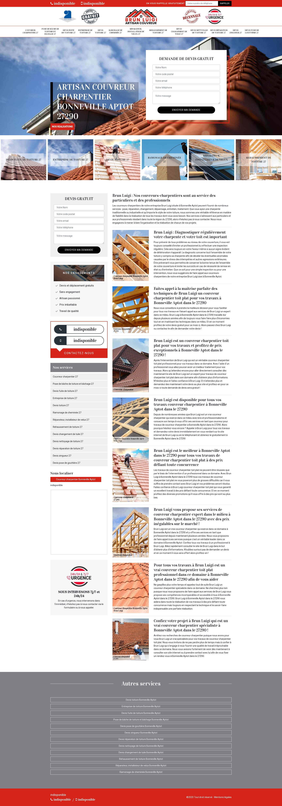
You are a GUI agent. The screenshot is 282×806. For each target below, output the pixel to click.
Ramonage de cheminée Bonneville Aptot (141, 772)
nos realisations (62, 126)
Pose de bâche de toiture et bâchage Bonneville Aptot (141, 719)
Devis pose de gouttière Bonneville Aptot (141, 726)
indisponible (64, 3)
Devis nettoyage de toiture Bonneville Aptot (141, 746)
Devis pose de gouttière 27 (252, 31)
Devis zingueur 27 (235, 31)
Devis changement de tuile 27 (179, 31)
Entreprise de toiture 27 (85, 31)
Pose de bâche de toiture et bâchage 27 (50, 31)
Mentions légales (223, 797)
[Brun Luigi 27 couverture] (141, 16)
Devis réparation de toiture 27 (218, 31)
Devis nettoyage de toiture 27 (199, 31)
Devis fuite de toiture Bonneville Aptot (141, 713)
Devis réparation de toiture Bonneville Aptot (141, 739)
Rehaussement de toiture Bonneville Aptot (141, 759)
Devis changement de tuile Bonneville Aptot (141, 752)
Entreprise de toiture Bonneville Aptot (141, 706)
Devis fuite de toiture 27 (69, 31)
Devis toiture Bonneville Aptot (141, 700)
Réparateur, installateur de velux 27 (136, 31)
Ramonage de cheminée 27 (115, 31)
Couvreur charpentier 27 (30, 31)
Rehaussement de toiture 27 (158, 31)
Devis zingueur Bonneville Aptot (141, 732)
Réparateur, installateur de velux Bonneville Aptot (141, 765)
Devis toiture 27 (100, 31)
